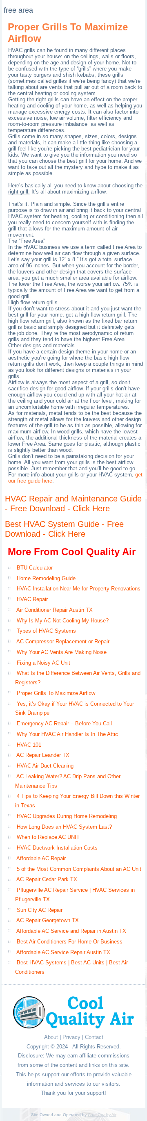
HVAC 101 (29, 745)
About (51, 1037)
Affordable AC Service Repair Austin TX (63, 952)
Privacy (71, 1037)
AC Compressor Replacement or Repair (62, 641)
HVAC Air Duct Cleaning (45, 766)
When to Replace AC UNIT (48, 837)
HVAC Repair (32, 599)
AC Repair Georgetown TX (47, 920)
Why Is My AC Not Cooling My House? (63, 620)
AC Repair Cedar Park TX (46, 879)
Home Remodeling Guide (46, 578)
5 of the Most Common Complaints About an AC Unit (79, 869)
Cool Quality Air (102, 1114)
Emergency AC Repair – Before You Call (64, 723)
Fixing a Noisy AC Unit (43, 663)
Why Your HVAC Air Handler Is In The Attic (67, 734)
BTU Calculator (35, 568)
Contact (94, 1037)
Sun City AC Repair (39, 910)
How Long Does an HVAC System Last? (64, 827)
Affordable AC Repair (41, 858)
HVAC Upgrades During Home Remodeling (67, 816)
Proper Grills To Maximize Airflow (56, 693)
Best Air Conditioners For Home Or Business (69, 942)
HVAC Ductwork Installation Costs (57, 848)
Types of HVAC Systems (46, 631)
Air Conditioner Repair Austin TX (54, 610)
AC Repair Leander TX (42, 755)
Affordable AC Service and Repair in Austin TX (71, 931)
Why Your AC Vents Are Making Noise (62, 652)
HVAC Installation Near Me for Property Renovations (78, 589)
